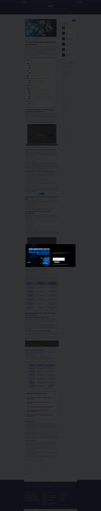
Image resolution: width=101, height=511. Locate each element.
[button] (74, 245)
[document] (50, 255)
